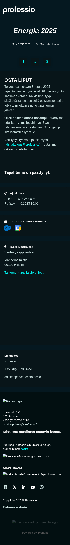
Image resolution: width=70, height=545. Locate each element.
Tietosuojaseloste (15, 507)
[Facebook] (23, 62)
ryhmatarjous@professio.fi (22, 144)
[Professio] (12, 401)
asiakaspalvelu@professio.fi (20, 424)
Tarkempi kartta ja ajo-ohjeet (23, 272)
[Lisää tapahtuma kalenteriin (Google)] (18, 227)
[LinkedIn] (47, 62)
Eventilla (43, 532)
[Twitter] (35, 62)
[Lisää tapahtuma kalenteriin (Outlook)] (7, 227)
